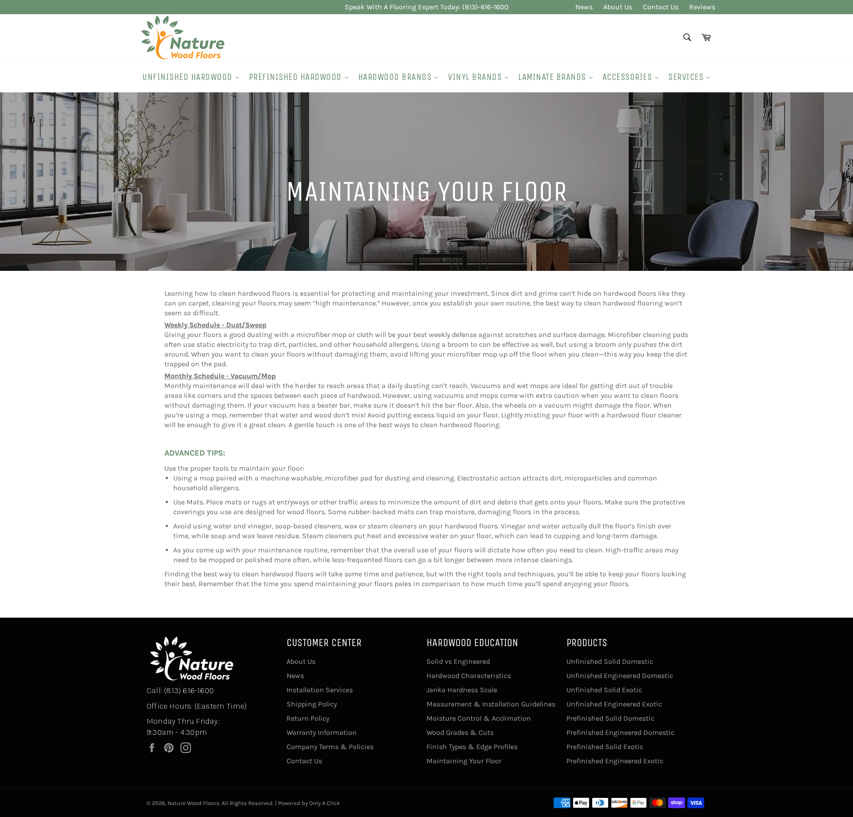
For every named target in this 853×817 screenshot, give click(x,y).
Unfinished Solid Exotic (604, 690)
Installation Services (320, 690)
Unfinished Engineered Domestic (619, 675)
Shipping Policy (312, 704)
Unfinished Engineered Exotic (614, 704)
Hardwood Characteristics (468, 675)
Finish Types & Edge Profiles (472, 746)
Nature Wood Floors (193, 803)
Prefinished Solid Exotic (604, 746)
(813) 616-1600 (189, 690)
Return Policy (308, 718)
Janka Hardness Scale (461, 690)
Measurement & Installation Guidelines (490, 704)
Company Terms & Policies (330, 746)
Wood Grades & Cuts (460, 732)
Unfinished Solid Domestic (609, 661)
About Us (617, 7)
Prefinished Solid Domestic (610, 718)
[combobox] (687, 38)
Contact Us (660, 7)
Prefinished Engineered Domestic (620, 732)
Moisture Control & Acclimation (478, 718)
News (584, 7)
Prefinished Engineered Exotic (614, 761)
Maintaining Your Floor (464, 761)
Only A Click (324, 803)
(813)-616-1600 (485, 7)
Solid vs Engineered (458, 661)
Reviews (702, 7)
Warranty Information (322, 732)
